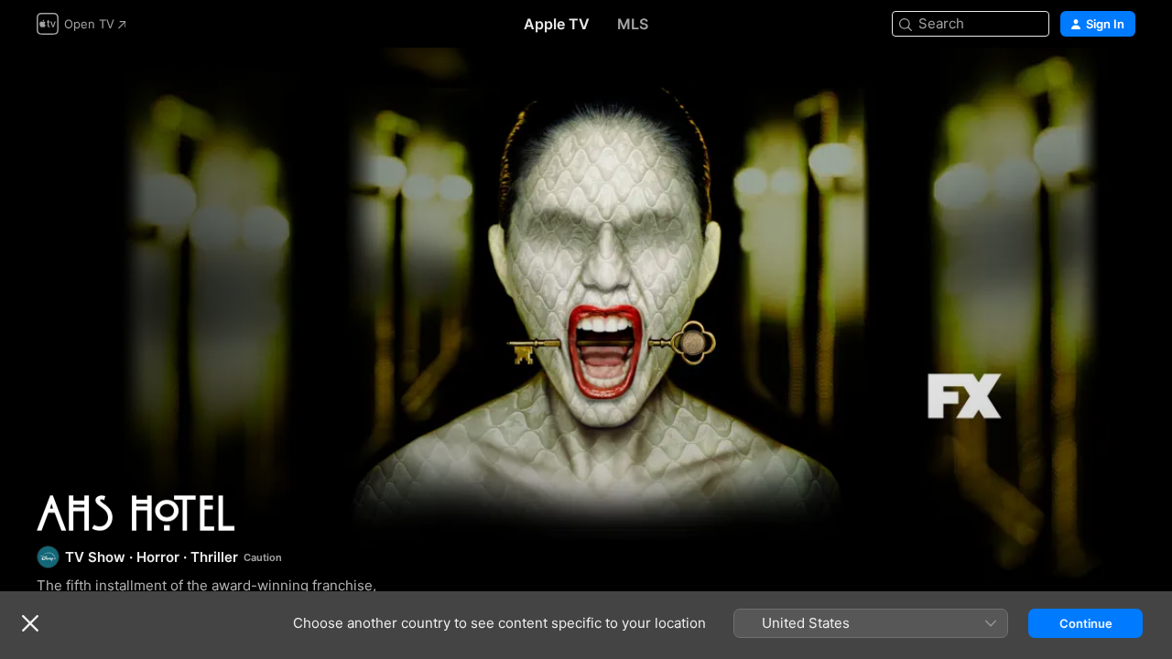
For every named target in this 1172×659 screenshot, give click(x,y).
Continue (1085, 623)
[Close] (30, 623)
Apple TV (557, 24)
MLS (632, 24)
